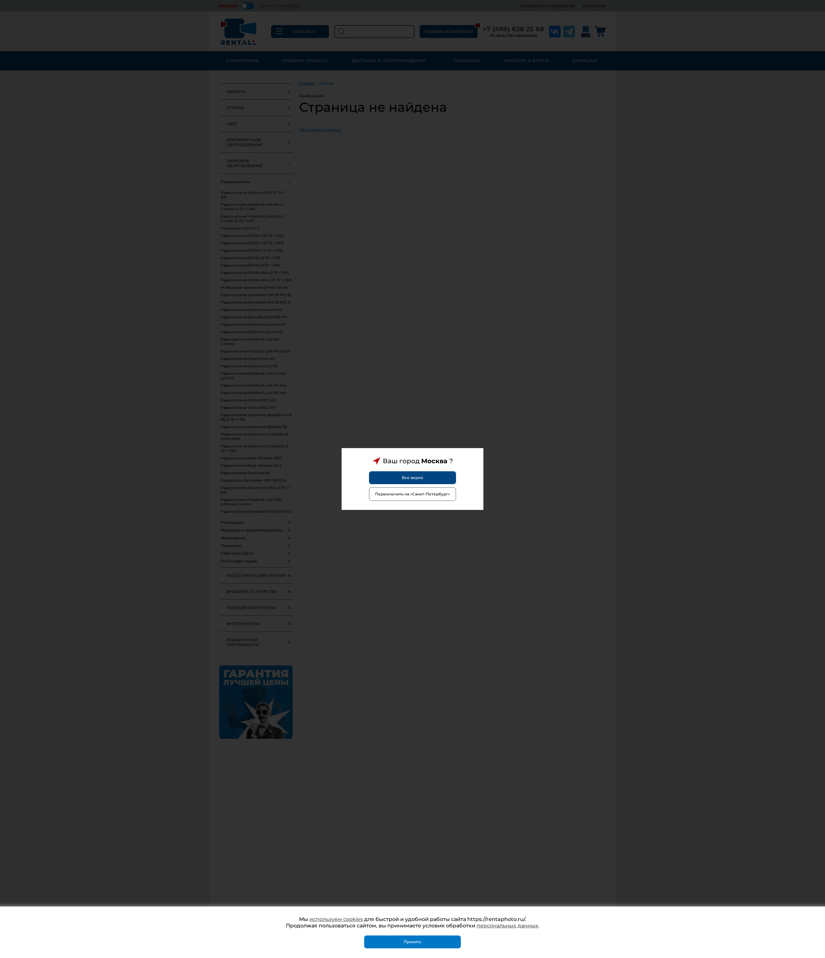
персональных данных (507, 926)
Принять (412, 941)
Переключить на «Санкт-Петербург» (412, 494)
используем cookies (336, 919)
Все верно (412, 477)
